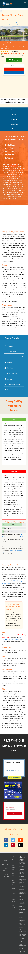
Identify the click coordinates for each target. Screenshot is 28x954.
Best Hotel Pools (13, 899)
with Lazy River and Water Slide (13, 879)
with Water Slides (13, 867)
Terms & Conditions (5, 875)
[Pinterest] (14, 845)
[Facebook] (6, 840)
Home (4, 857)
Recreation (14, 124)
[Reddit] (21, 840)
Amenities (14, 119)
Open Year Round (13, 891)
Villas (14, 115)
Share (18, 25)
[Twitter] (14, 840)
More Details (16, 23)
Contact (5, 860)
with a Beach (13, 906)
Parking (9, 363)
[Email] (21, 845)
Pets (8, 390)
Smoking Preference (13, 384)
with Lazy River (13, 859)
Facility (9, 379)
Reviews (5, 25)
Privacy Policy (5, 869)
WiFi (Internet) (11, 351)
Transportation (11, 357)
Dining (14, 129)
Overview (14, 110)
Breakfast (9, 368)
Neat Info (9, 23)
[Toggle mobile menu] (25, 2)
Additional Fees (11, 373)
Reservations (12, 25)
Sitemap (5, 864)
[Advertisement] (14, 87)
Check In (9, 346)
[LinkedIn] (6, 845)
